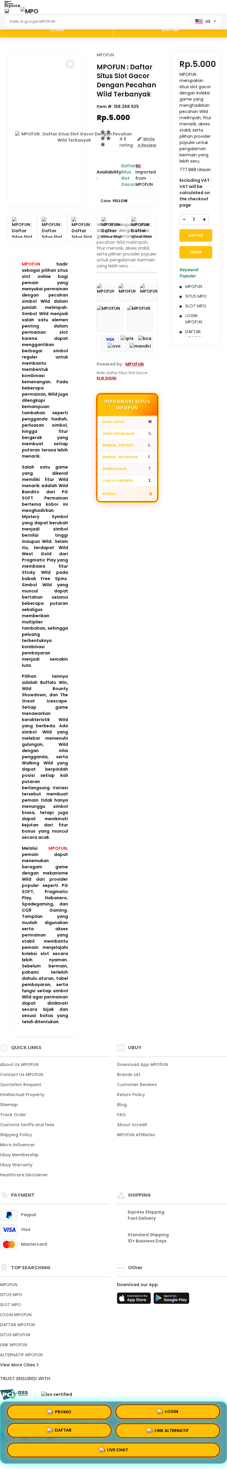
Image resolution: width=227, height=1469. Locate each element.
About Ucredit (132, 1125)
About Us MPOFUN (19, 1064)
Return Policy (131, 1095)
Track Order (13, 1115)
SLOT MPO (10, 1305)
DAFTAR (170, 30)
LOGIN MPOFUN (16, 1315)
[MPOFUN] (29, 11)
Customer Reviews (137, 1085)
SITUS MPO (11, 1295)
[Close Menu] (6, 12)
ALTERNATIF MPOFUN (21, 1355)
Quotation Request (20, 1085)
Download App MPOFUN (142, 1064)
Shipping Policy (16, 1135)
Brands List (128, 1074)
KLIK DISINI (106, 378)
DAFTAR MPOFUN (17, 1325)
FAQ (121, 1115)
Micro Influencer (17, 1145)
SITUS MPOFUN (15, 1335)
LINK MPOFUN (13, 1345)
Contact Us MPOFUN (21, 1074)
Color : (114, 200)
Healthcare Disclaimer (24, 1175)
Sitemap (9, 1105)
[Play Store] (171, 1300)
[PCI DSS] (14, 1394)
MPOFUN (105, 55)
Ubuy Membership (19, 1155)
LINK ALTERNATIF (172, 1430)
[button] (70, 64)
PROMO (63, 1414)
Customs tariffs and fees (27, 1125)
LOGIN (57, 30)
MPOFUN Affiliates (136, 1135)
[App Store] (135, 1300)
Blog (122, 1105)
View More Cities (18, 1365)
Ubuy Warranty (16, 1165)
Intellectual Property (22, 1095)
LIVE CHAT (117, 1449)
